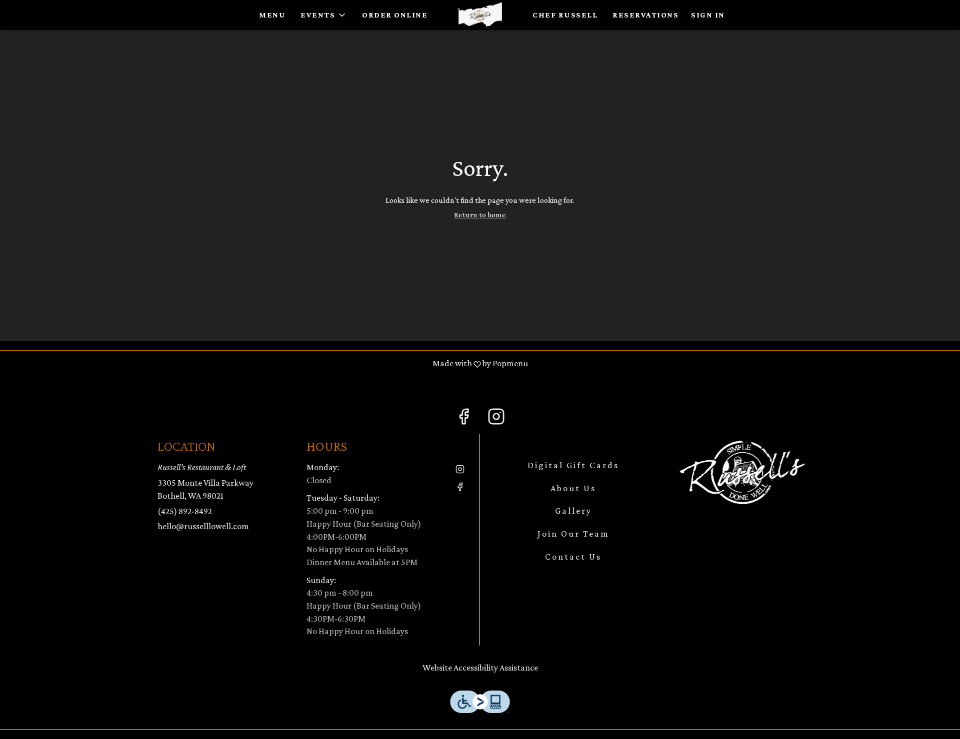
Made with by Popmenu (268, 364)
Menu (272, 14)
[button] (324, 15)
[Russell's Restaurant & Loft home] (480, 14)
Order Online (395, 14)
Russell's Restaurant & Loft (743, 471)
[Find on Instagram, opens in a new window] (496, 418)
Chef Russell (565, 14)
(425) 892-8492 (185, 511)
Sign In (708, 14)
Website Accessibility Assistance (480, 668)
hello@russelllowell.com (203, 526)
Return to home (480, 214)
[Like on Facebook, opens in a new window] (463, 418)
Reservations (645, 14)
